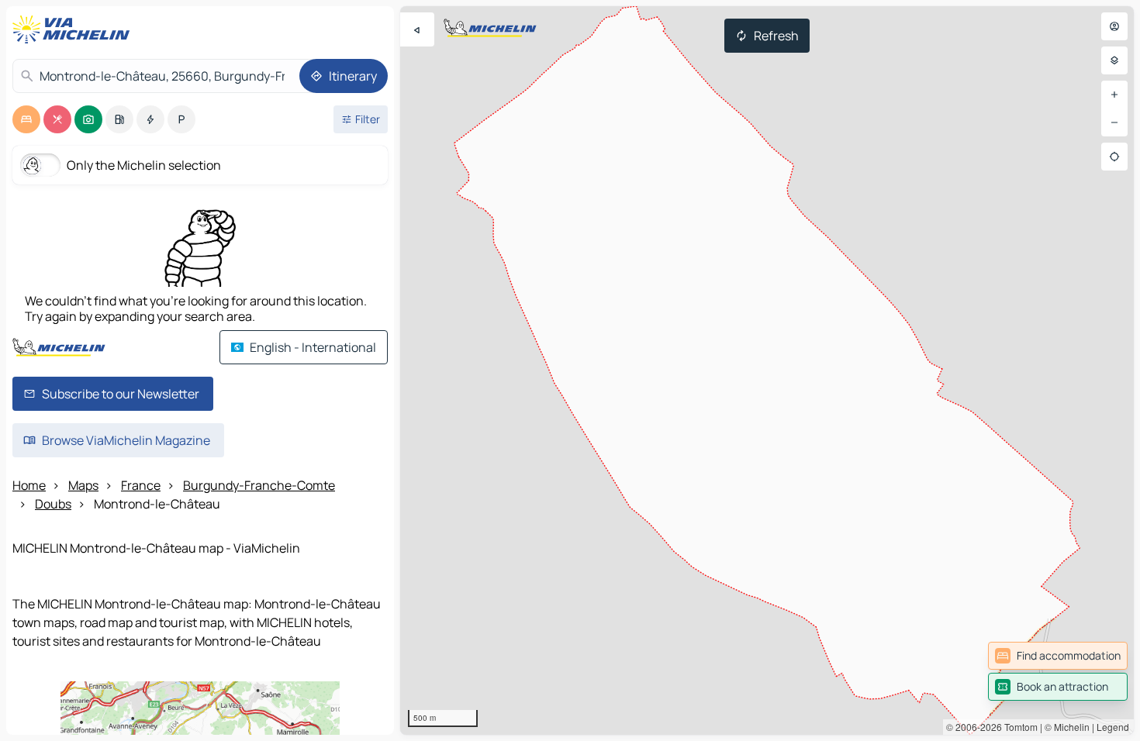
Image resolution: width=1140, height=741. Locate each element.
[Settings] (1114, 60)
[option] (26, 119)
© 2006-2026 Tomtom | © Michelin (1018, 726)
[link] (1058, 656)
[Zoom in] (1114, 95)
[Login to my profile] (1114, 26)
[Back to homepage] (74, 29)
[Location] (1114, 157)
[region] (767, 370)
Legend (1113, 726)
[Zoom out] (1114, 122)
